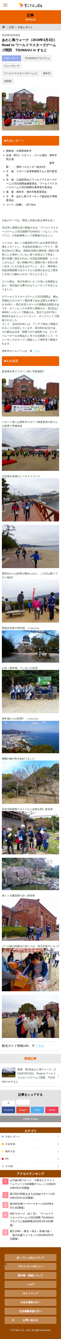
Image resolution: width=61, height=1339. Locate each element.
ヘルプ (30, 1284)
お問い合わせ (30, 1320)
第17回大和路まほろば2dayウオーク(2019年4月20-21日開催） (32, 1195)
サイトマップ (30, 1293)
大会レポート (11, 58)
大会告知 (10, 1143)
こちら (36, 350)
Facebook (8, 1110)
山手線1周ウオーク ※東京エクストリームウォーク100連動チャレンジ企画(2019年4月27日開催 (33, 1184)
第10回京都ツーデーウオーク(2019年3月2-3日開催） (31, 1205)
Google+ (23, 1110)
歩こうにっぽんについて (31, 1257)
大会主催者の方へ (30, 1302)
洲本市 (46, 73)
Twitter (37, 1110)
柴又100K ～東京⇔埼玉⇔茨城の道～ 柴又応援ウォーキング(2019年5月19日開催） (31, 1235)
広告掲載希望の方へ (30, 1311)
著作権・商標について (30, 1275)
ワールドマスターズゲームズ (20, 73)
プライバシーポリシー (30, 1266)
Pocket (52, 1110)
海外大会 (10, 1151)
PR (7, 1158)
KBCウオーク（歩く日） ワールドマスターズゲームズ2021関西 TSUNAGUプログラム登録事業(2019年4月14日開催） (32, 1219)
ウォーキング (11, 65)
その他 (9, 1166)
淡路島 (8, 81)
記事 (11, 27)
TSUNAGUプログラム (37, 58)
